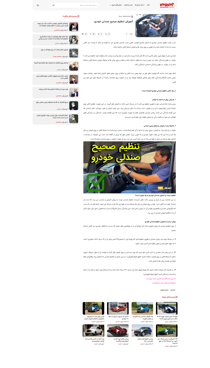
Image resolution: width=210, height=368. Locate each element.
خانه (148, 5)
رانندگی (173, 290)
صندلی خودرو (164, 290)
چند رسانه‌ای (128, 5)
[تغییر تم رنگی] (38, 5)
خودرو (131, 34)
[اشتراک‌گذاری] (126, 34)
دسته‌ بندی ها (139, 5)
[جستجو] (53, 5)
